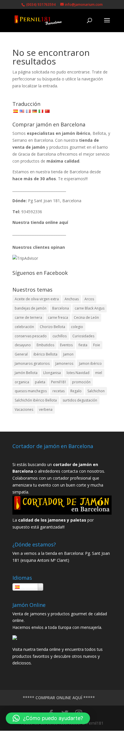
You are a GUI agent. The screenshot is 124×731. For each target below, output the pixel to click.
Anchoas (72, 299)
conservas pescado (31, 336)
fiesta (82, 345)
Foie (96, 345)
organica (22, 382)
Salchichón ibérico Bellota (36, 400)
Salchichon (96, 390)
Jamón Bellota (26, 372)
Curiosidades (83, 336)
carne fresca (58, 317)
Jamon (68, 354)
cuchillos (59, 336)
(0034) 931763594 (40, 4)
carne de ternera (28, 317)
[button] (48, 718)
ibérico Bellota (45, 354)
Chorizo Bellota (52, 326)
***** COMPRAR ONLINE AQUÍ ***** (59, 697)
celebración (24, 326)
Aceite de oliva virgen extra (37, 299)
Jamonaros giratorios (32, 363)
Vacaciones (24, 409)
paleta (40, 382)
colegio (77, 326)
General (21, 354)
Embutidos (45, 345)
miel (98, 372)
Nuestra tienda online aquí (40, 222)
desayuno (23, 345)
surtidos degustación (80, 400)
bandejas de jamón (30, 308)
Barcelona (60, 308)
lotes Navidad (78, 372)
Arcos (89, 299)
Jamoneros (64, 363)
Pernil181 (58, 382)
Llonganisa (52, 372)
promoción (81, 382)
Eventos (66, 345)
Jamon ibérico (90, 363)
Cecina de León (86, 317)
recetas (58, 390)
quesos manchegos (31, 390)
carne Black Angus (89, 308)
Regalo (76, 390)
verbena (45, 409)
